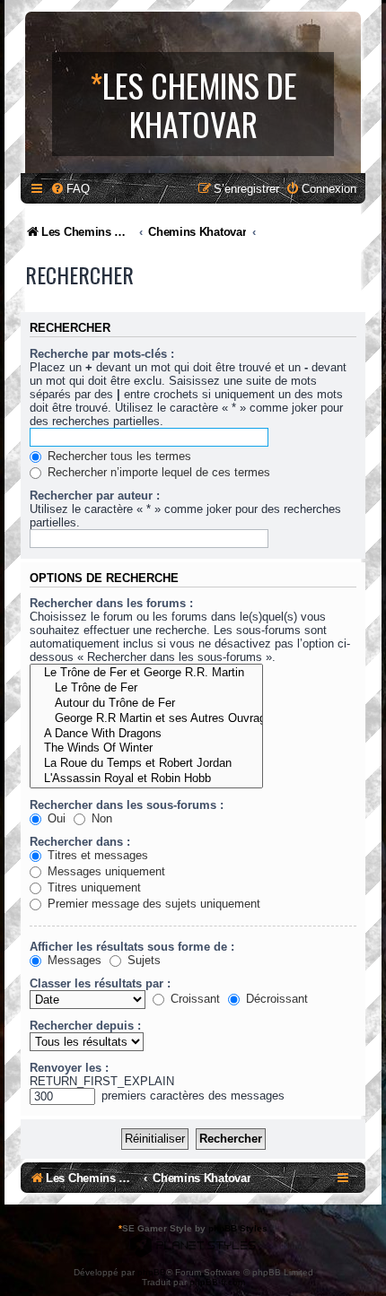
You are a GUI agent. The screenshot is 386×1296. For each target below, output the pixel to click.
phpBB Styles (238, 1228)
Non (100, 818)
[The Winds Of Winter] (146, 748)
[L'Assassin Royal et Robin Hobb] (146, 779)
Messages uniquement (104, 871)
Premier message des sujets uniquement (152, 903)
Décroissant (275, 998)
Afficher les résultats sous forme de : (132, 946)
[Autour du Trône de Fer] (146, 703)
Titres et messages (96, 855)
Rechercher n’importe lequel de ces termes (157, 472)
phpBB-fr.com (217, 1282)
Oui (55, 818)
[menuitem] (70, 189)
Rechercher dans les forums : (111, 603)
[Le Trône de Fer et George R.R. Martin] (146, 673)
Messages (72, 960)
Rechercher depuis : (85, 1025)
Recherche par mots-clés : (102, 354)
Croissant (193, 998)
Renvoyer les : (69, 1067)
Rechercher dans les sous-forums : (127, 805)
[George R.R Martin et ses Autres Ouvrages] (146, 718)
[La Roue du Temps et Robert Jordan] (146, 763)
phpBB (151, 1272)
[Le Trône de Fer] (146, 688)
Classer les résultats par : (100, 983)
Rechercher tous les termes (117, 456)
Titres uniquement (92, 887)
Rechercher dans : (80, 841)
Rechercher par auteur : (95, 495)
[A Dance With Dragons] (146, 734)
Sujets (142, 960)
